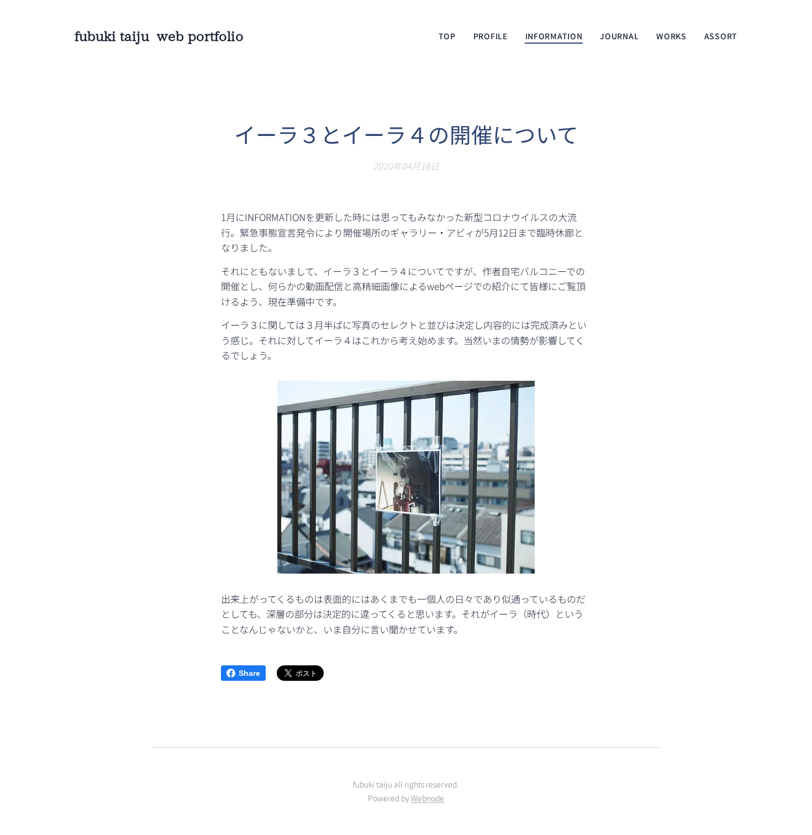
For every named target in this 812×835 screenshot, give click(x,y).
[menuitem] (450, 36)
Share (249, 673)
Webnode (427, 798)
